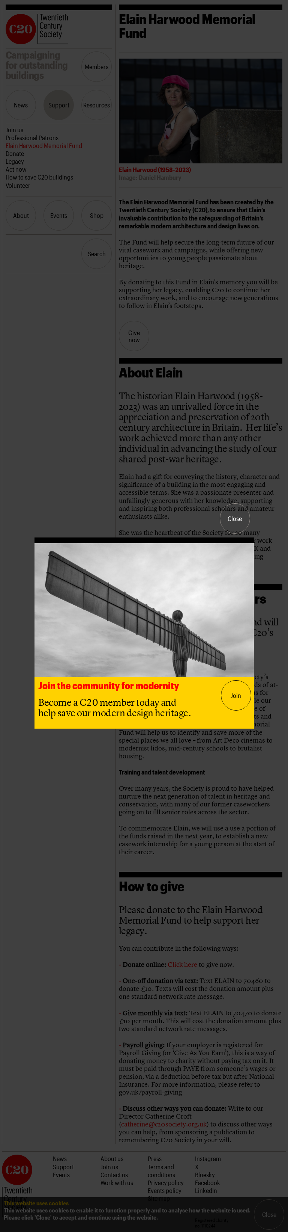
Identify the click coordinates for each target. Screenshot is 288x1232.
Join (236, 695)
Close (235, 518)
